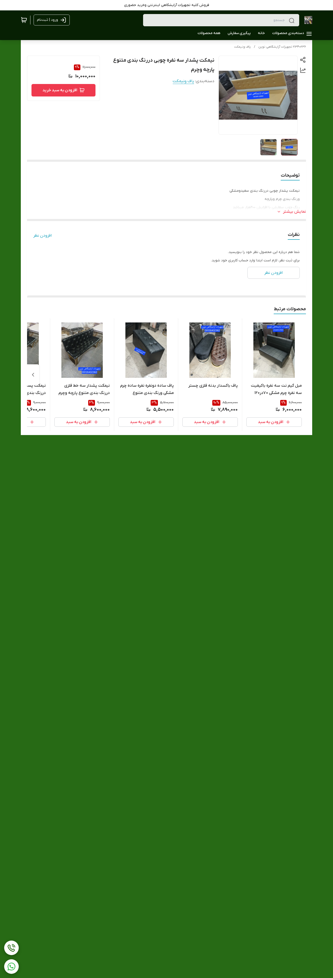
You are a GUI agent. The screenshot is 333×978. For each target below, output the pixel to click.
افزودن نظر (42, 235)
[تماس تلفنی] (11, 948)
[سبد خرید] (24, 20)
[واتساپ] (11, 966)
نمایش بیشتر (294, 211)
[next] (33, 374)
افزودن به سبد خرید (59, 90)
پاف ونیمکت (242, 47)
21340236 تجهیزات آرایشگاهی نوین (282, 47)
